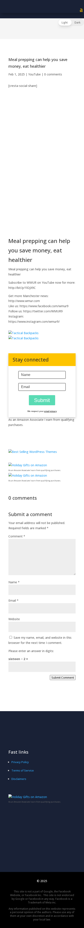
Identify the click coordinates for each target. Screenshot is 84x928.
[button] (71, 22)
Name (14, 582)
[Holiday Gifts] (27, 465)
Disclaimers (18, 779)
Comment (16, 536)
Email (13, 600)
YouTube (34, 74)
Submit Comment (62, 677)
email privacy (50, 411)
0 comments (53, 74)
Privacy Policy (20, 762)
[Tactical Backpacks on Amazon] (23, 333)
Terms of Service (22, 770)
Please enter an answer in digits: (31, 651)
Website (14, 619)
